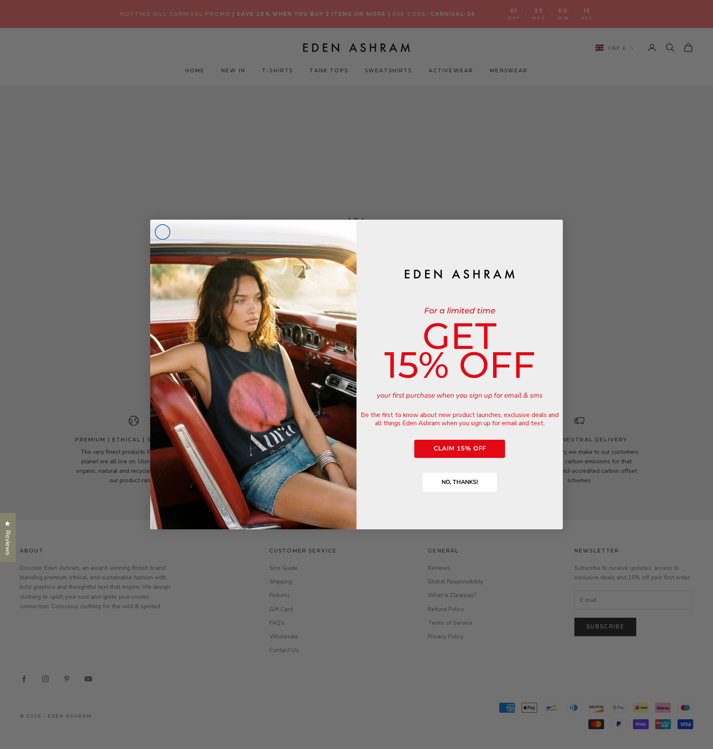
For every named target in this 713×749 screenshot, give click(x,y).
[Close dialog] (162, 232)
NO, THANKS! (459, 482)
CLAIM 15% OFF (460, 448)
